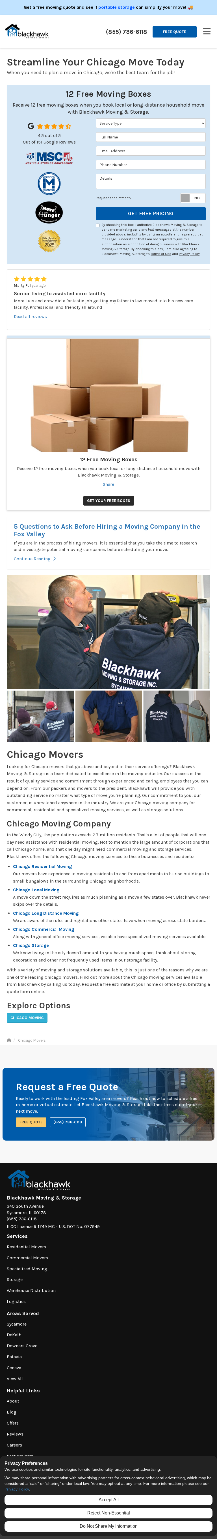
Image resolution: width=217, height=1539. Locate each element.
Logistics (16, 1301)
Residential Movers (26, 1246)
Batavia (14, 1356)
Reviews (15, 1434)
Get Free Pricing (150, 213)
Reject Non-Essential (108, 1513)
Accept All (109, 1499)
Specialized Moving (27, 1268)
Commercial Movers (27, 1257)
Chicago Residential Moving (42, 866)
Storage (15, 1279)
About (13, 1401)
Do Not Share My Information (109, 1526)
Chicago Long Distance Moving (46, 913)
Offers (13, 1423)
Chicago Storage (31, 945)
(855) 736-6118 (67, 1122)
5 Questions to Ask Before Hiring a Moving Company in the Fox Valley (107, 530)
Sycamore (17, 1324)
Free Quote (174, 31)
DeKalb (14, 1334)
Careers (14, 1445)
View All (15, 1378)
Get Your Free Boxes (108, 500)
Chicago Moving (27, 1017)
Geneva (14, 1367)
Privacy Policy (189, 254)
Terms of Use (161, 254)
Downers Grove (22, 1345)
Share (108, 484)
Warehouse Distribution (31, 1290)
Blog (11, 1412)
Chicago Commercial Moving (43, 929)
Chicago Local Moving (36, 889)
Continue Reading (32, 558)
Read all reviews (30, 316)
